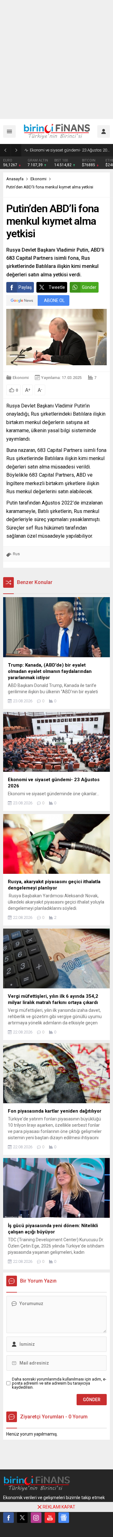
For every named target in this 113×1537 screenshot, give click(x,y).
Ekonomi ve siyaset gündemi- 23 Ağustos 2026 (70, 150)
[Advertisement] (56, 59)
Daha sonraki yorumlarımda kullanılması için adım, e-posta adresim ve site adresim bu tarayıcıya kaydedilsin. (59, 1383)
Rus (16, 553)
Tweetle (57, 287)
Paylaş (25, 287)
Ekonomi (38, 179)
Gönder (89, 287)
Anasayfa (15, 179)
